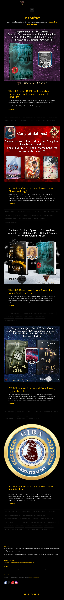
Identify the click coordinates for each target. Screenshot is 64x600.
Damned (35, 518)
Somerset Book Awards (11, 120)
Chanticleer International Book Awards (34, 117)
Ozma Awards (48, 525)
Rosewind (26, 215)
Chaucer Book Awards (11, 518)
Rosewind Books (36, 215)
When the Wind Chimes (11, 222)
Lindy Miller (8, 215)
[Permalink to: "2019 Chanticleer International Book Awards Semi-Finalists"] (32, 452)
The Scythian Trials (33, 529)
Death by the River (10, 522)
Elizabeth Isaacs (23, 522)
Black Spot (35, 592)
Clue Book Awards (25, 518)
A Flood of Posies (9, 411)
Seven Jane (19, 316)
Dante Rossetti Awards (47, 518)
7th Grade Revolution (11, 511)
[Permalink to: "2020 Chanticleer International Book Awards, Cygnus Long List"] (32, 354)
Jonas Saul (22, 415)
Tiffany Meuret (9, 418)
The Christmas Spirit (10, 218)
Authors (28, 592)
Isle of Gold (52, 313)
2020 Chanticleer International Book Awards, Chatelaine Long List (32, 190)
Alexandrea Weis (9, 211)
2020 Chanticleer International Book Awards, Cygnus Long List (32, 389)
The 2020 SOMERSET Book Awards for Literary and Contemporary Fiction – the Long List (29, 94)
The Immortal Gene (45, 415)
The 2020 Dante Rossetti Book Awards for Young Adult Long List (30, 291)
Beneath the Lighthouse (39, 511)
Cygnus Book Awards (10, 415)
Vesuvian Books (35, 120)
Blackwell (52, 511)
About (13, 592)
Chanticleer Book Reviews (12, 117)
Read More (12, 109)
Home (9, 592)
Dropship (41, 592)
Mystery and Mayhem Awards (34, 525)
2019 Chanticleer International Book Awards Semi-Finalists (31, 488)
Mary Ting (18, 215)
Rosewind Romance (49, 215)
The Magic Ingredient (25, 218)
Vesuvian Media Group (49, 120)
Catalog (22, 592)
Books (17, 592)
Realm (7, 529)
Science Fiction (33, 415)
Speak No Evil (24, 120)
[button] (32, 10)
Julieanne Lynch (52, 522)
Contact (54, 592)
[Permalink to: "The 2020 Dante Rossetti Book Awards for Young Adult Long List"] (32, 256)
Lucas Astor (19, 525)
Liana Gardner (53, 117)
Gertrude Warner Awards (38, 522)
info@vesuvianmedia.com (34, 577)
